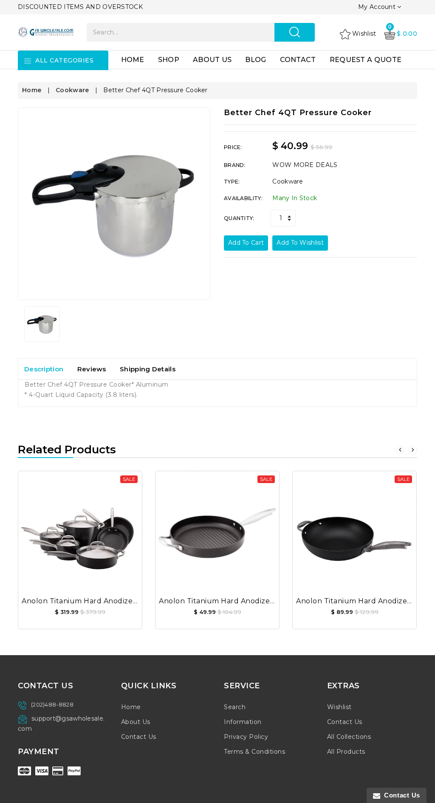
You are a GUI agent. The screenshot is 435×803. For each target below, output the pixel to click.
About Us (212, 60)
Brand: (235, 165)
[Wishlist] (80, 526)
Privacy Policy (246, 737)
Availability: (243, 198)
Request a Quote (366, 60)
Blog (255, 60)
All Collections (349, 737)
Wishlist (339, 707)
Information (243, 722)
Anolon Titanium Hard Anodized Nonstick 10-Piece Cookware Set (138, 601)
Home (132, 60)
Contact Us (138, 737)
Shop (168, 60)
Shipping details (147, 369)
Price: (233, 147)
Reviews (91, 369)
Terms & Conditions (254, 751)
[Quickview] (100, 526)
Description (43, 369)
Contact (298, 60)
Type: (232, 181)
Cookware (72, 90)
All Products (346, 751)
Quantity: (239, 218)
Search (235, 707)
